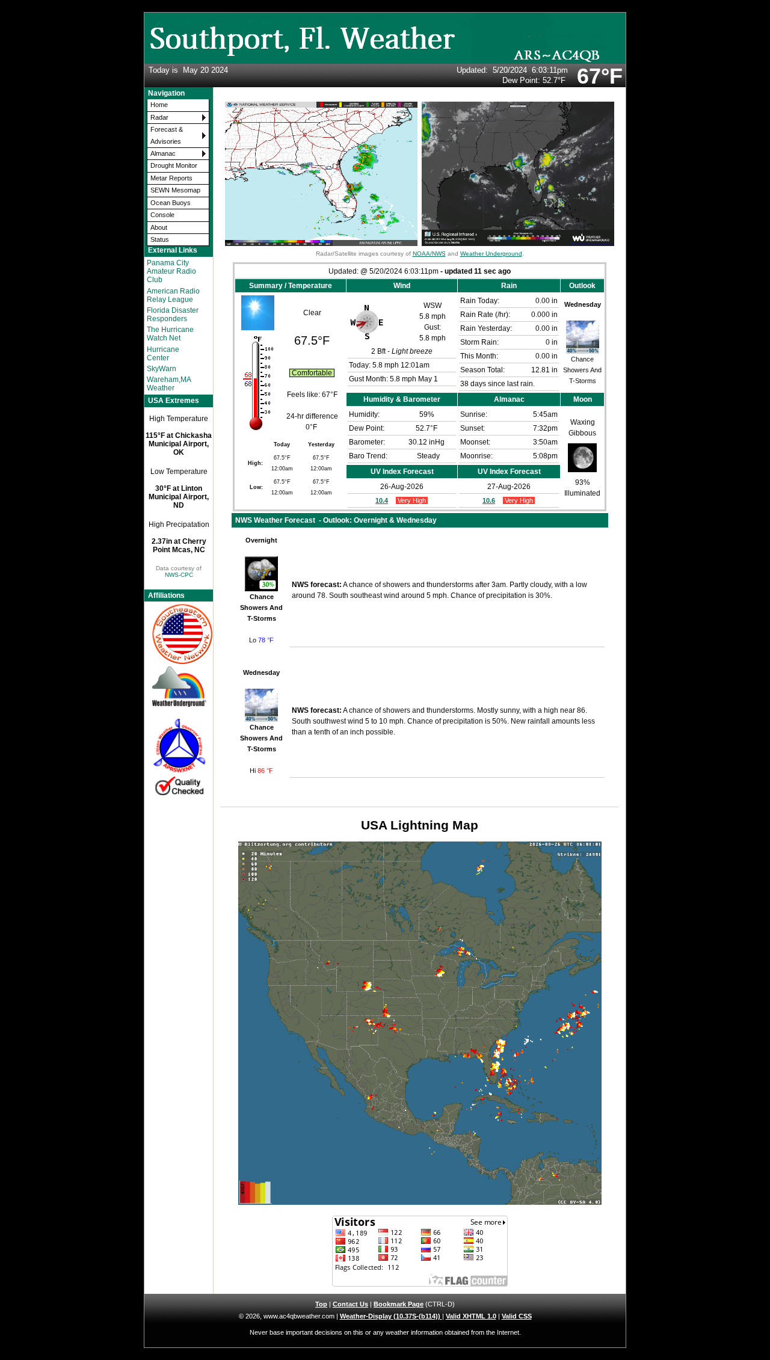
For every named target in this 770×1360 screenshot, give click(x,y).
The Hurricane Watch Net (170, 333)
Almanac (163, 153)
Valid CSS (517, 1316)
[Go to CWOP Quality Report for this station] (179, 757)
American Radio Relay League (173, 295)
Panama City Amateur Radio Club (171, 271)
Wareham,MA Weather (169, 383)
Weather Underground (491, 253)
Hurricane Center (163, 353)
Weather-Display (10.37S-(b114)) (391, 1316)
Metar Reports (171, 178)
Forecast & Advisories (166, 135)
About (158, 227)
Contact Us (350, 1304)
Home (159, 104)
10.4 (381, 500)
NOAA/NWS (429, 253)
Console (162, 214)
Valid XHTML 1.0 (471, 1316)
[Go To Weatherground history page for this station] (179, 686)
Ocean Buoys (170, 202)
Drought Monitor (173, 165)
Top (321, 1304)
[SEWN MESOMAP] (179, 633)
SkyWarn (161, 369)
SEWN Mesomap (175, 190)
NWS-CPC (179, 574)
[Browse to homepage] (385, 61)
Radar (159, 117)
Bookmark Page (399, 1304)
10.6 (488, 500)
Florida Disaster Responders (173, 314)
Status (159, 239)
